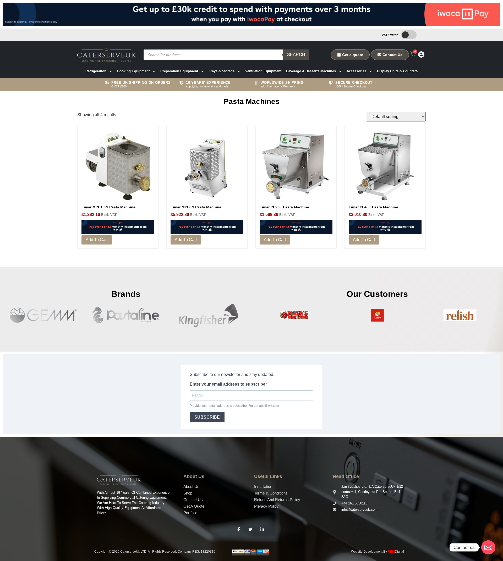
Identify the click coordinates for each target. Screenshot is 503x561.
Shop (187, 493)
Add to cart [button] (97, 239)
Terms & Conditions (271, 493)
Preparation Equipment (179, 71)
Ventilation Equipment (263, 71)
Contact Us (193, 499)
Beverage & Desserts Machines (311, 71)
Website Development (366, 551)
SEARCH (296, 54)
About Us (191, 486)
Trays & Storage (221, 71)
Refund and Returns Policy (277, 499)
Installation (263, 486)
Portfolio (190, 512)
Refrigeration (95, 71)
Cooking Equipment (133, 71)
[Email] (488, 547)
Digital (396, 551)
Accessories (356, 71)
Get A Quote (193, 506)
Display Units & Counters (397, 71)
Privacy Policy (266, 506)
